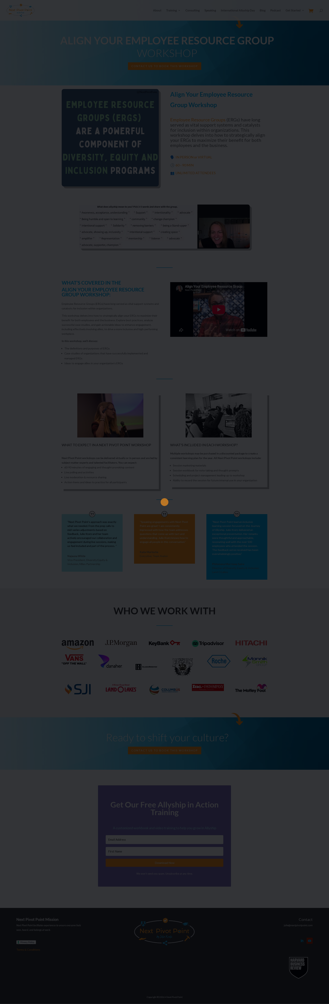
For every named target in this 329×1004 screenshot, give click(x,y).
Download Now (165, 525)
